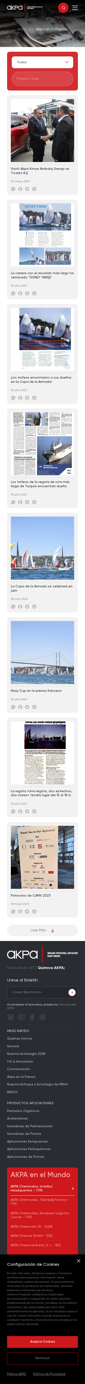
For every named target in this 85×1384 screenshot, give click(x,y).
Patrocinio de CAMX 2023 (31, 895)
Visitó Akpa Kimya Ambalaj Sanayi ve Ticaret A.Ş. (40, 171)
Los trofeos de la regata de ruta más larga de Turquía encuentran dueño (40, 484)
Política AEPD (17, 1374)
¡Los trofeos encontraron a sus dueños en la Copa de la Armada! (41, 380)
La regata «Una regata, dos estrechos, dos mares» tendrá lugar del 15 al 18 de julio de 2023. (41, 794)
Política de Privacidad (49, 1374)
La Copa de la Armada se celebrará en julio (41, 588)
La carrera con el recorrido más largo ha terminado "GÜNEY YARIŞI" (42, 275)
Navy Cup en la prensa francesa (36, 690)
